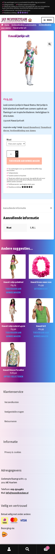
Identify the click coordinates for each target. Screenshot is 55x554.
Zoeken (27, 549)
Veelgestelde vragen (14, 411)
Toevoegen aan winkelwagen (24, 161)
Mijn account (9, 549)
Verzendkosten (12, 402)
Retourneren (11, 421)
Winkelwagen (42, 547)
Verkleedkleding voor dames (23, 130)
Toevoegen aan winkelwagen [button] (13, 290)
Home (6, 25)
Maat (9, 139)
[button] (49, 44)
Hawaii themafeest (31, 127)
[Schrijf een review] (22, 13)
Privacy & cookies (13, 452)
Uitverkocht (41, 288)
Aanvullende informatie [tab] (14, 208)
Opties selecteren (13, 376)
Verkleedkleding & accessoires (23, 25)
